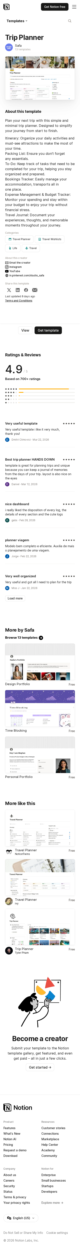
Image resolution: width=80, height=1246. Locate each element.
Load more (15, 598)
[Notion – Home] (6, 6)
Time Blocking (16, 730)
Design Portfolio (17, 684)
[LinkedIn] (17, 290)
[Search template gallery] (70, 21)
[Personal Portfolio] (40, 755)
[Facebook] (26, 290)
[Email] (35, 290)
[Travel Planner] (40, 828)
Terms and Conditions (18, 300)
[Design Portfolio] (40, 662)
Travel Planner (26, 850)
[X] (9, 290)
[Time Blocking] (40, 708)
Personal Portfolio (19, 777)
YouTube (14, 271)
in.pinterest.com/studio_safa (26, 275)
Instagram (15, 266)
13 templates (23, 49)
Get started (40, 1067)
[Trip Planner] (40, 927)
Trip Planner (24, 949)
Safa (18, 46)
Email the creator (20, 262)
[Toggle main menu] (74, 7)
